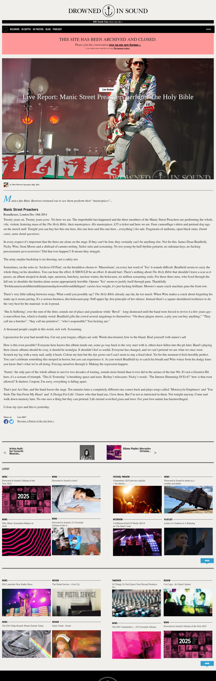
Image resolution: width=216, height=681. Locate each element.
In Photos (38, 29)
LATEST (5, 469)
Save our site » (108, 21)
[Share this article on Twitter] (11, 421)
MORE (207, 560)
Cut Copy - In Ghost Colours (177, 584)
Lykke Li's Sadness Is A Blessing (179, 523)
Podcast (57, 29)
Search (208, 29)
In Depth (26, 29)
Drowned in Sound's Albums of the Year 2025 (185, 626)
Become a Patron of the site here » (35, 421)
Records (14, 29)
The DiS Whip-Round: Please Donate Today (23, 626)
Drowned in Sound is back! (64, 480)
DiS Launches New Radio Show (17, 584)
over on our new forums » (125, 45)
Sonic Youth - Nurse (61, 626)
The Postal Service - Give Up (65, 584)
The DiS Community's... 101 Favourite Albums (134, 627)
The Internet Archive (122, 48)
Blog (48, 29)
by (16, 184)
